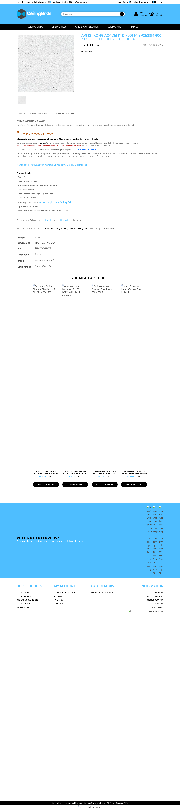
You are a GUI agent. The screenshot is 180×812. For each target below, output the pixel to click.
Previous (2, 498)
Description (38, 113)
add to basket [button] (45, 485)
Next (177, 498)
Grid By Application (87, 27)
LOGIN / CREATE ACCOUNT (65, 593)
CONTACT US (158, 604)
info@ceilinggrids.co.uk (81, 2)
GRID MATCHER (23, 607)
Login (119, 2)
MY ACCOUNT (59, 596)
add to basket (75, 485)
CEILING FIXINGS (23, 604)
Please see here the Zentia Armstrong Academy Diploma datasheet (52, 164)
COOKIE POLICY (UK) (154, 600)
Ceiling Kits (114, 27)
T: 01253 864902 (156, 607)
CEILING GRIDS (23, 593)
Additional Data (64, 113)
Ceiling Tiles (59, 27)
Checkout (142, 2)
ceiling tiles (47, 220)
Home (19, 27)
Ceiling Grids (35, 27)
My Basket (134, 2)
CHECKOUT (58, 604)
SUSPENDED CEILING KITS (27, 600)
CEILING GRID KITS (24, 596)
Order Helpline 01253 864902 (61, 2)
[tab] (32, 113)
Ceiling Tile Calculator (102, 593)
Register (126, 2)
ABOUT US (159, 593)
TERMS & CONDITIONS (154, 596)
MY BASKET (59, 600)
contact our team (87, 149)
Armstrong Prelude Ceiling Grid (55, 202)
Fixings (134, 27)
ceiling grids (64, 220)
